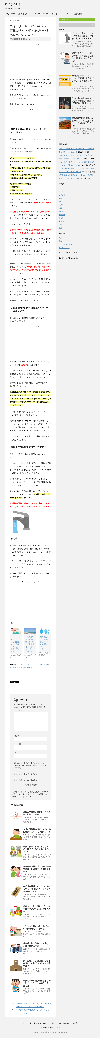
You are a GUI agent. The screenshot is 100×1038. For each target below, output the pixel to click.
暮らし (15, 664)
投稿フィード (64, 241)
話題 (60, 225)
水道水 (19, 668)
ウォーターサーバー (26, 664)
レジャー (62, 205)
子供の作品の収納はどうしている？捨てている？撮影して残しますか (36, 849)
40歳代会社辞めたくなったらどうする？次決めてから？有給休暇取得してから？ (37, 888)
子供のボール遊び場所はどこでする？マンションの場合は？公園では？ (36, 983)
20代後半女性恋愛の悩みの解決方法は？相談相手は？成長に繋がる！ (37, 869)
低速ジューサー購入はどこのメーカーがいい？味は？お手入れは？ (36, 908)
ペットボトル (40, 664)
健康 (60, 208)
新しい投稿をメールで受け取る (25, 780)
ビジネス (62, 202)
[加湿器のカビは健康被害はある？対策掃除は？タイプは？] (45, 631)
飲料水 (29, 668)
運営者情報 (78, 14)
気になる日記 (13, 4)
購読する (65, 20)
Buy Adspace (11, 14)
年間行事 (62, 215)
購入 (24, 668)
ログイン (62, 238)
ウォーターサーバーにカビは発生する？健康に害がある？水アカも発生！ (15, 644)
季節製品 (62, 211)
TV (60, 188)
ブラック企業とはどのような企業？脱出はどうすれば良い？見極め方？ (82, 36)
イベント (62, 195)
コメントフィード (65, 244)
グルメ (61, 198)
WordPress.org (64, 248)
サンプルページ (47, 14)
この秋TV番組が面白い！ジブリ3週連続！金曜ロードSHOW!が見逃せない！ (83, 100)
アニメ (61, 192)
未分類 (61, 221)
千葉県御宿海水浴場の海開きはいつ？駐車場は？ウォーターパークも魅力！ (29, 644)
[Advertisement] (30, 61)
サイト (16, 752)
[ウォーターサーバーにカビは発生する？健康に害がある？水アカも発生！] (16, 631)
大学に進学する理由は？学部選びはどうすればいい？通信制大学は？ (36, 963)
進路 (60, 228)
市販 (14, 668)
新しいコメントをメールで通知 (25, 774)
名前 (16, 736)
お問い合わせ (23, 14)
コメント (18, 710)
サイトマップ (35, 14)
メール (17, 744)
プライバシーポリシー (64, 14)
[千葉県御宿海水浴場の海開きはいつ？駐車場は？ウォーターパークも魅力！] (30, 631)
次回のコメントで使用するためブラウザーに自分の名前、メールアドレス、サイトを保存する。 (30, 765)
